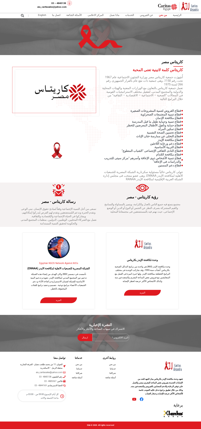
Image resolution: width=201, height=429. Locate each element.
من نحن (163, 15)
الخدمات (129, 15)
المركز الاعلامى (96, 15)
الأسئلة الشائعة (74, 15)
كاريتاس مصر (172, 62)
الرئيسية (177, 15)
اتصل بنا (56, 15)
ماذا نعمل (114, 15)
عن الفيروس (146, 15)
